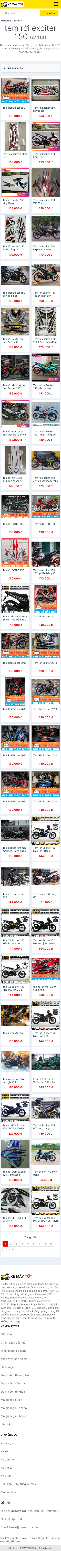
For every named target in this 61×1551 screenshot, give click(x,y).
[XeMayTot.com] (16, 4)
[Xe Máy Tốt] (18, 1276)
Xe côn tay (8, 1459)
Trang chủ (6, 20)
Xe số (4, 1451)
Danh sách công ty (13, 1383)
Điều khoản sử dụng (13, 1350)
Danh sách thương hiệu (15, 1375)
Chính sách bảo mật (13, 1342)
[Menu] (56, 3)
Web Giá (4, 1541)
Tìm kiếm (49, 13)
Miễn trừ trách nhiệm (14, 1359)
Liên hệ (5, 1424)
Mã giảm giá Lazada (14, 1408)
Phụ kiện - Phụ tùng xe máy (18, 1484)
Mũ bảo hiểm (9, 1492)
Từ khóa (18, 20)
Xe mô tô (7, 1467)
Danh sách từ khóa (13, 1391)
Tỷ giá (22, 1538)
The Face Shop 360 (38, 1538)
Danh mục (7, 1367)
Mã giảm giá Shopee (14, 1416)
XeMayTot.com (28, 1547)
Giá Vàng (55, 1538)
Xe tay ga (7, 1443)
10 (6, 1249)
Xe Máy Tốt (45, 1547)
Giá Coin (15, 1541)
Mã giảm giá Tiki (11, 1399)
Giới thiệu (7, 1334)
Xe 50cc (6, 1475)
